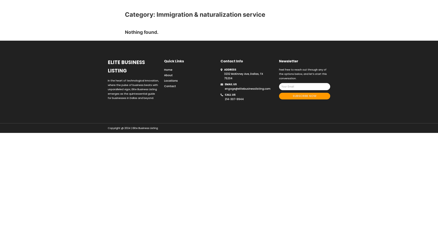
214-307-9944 (234, 99)
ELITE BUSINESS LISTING (156, 6)
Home (264, 6)
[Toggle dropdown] (302, 6)
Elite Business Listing (126, 66)
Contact (170, 86)
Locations (279, 6)
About (168, 75)
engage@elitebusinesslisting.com (247, 89)
